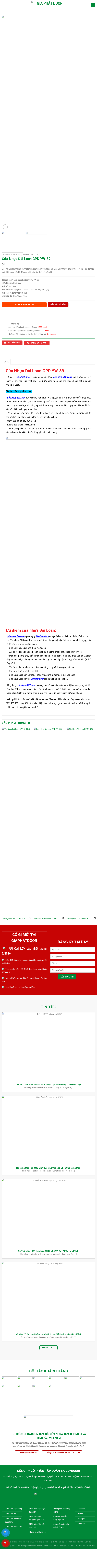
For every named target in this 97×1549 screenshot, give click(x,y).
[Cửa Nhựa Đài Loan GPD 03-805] (49, 822)
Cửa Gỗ (22, 1542)
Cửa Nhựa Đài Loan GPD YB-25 (77, 919)
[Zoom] (5, 226)
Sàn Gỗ (61, 1542)
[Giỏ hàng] (93, 5)
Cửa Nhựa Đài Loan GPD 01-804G (13, 919)
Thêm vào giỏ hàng (58, 304)
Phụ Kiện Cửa (71, 1542)
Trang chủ (6, 255)
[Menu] (3, 5)
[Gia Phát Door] (48, 5)
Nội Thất (53, 1542)
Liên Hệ (88, 1542)
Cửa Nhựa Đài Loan (30, 255)
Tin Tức (80, 1542)
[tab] (6, 361)
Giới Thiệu (14, 1542)
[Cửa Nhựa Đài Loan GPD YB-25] (81, 822)
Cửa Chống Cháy (41, 1542)
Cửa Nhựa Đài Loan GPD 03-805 (45, 919)
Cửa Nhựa (16, 255)
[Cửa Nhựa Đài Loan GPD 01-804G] (16, 822)
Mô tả (6, 362)
